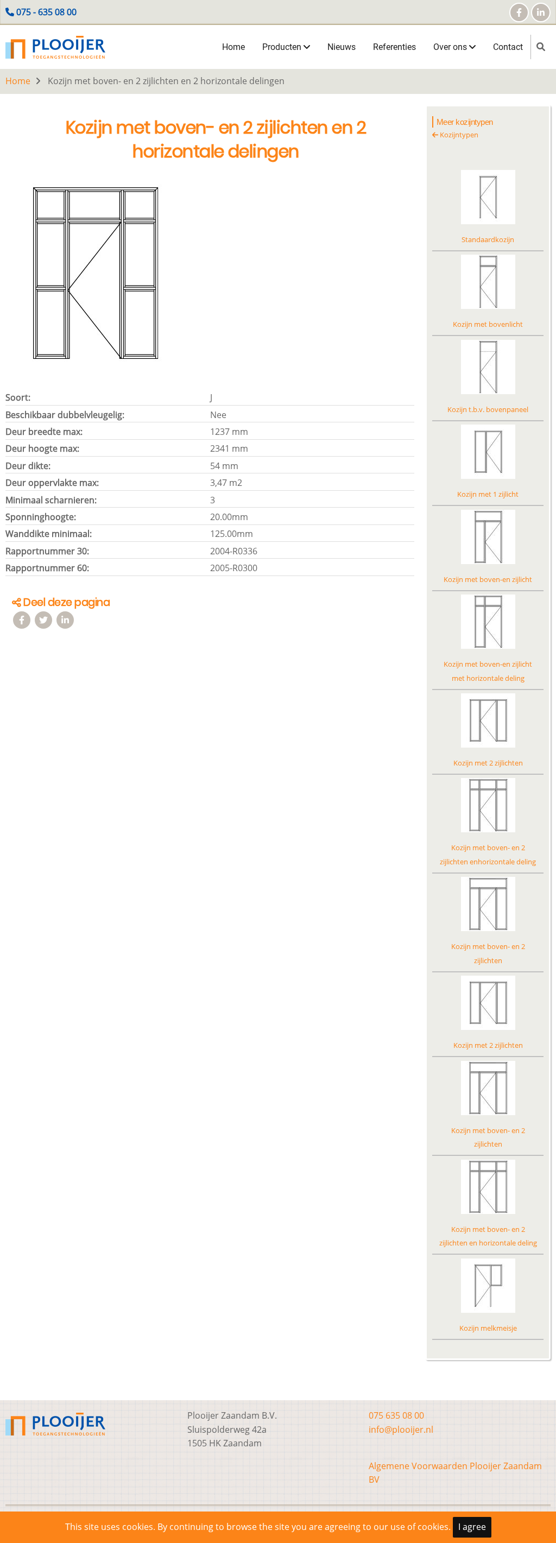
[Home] (55, 46)
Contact (508, 47)
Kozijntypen (458, 135)
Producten (283, 47)
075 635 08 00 (396, 1415)
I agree (472, 1527)
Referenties (394, 47)
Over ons (451, 47)
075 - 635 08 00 (46, 12)
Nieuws (341, 47)
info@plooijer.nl (401, 1430)
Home (233, 47)
